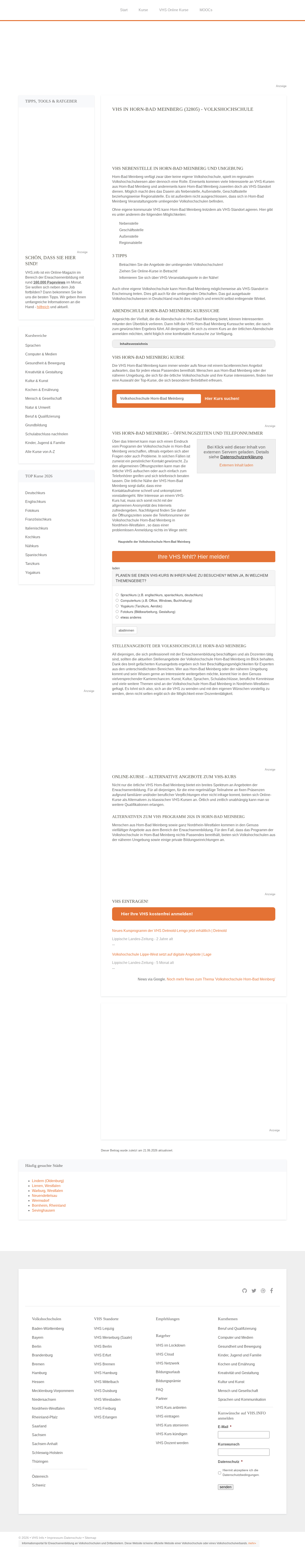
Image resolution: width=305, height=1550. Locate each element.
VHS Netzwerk (167, 1363)
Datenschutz (230, 1462)
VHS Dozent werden (172, 1443)
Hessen (38, 1382)
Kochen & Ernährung (41, 390)
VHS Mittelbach (106, 1382)
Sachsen (39, 1435)
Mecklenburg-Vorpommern (53, 1391)
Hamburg (39, 1373)
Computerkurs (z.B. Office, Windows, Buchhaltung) (156, 600)
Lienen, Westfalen (46, 1186)
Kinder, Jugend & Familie (45, 443)
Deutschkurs (35, 493)
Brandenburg (42, 1355)
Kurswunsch (229, 1444)
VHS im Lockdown (170, 1345)
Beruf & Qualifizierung (42, 416)
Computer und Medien (235, 1337)
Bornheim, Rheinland (49, 1205)
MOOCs (206, 10)
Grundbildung (36, 425)
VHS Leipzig (104, 1328)
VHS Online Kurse (173, 10)
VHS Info (38, 1537)
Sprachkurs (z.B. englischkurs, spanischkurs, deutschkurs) (162, 595)
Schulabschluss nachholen (46, 434)
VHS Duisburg (105, 1391)
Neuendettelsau (44, 1196)
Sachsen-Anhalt (44, 1444)
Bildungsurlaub (168, 1372)
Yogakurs (32, 572)
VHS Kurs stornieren (172, 1425)
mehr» (252, 1543)
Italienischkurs (36, 528)
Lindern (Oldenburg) (48, 1181)
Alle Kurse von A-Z (40, 452)
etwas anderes (131, 617)
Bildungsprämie (168, 1381)
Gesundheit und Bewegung (239, 1346)
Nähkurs (32, 546)
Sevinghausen (43, 1210)
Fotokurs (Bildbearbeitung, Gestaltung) (148, 611)
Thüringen (40, 1461)
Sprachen (33, 345)
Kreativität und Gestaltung (238, 1373)
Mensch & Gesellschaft (43, 398)
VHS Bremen (104, 1364)
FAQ (159, 1390)
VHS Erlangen (105, 1417)
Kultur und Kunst (231, 1382)
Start (123, 10)
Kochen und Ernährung (236, 1364)
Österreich (40, 1476)
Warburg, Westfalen (47, 1191)
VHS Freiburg (105, 1408)
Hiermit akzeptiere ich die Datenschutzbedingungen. (241, 1472)
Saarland (39, 1426)
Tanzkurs (32, 564)
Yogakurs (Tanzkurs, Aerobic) (141, 606)
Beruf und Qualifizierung (237, 1328)
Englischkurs (35, 502)
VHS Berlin (103, 1346)
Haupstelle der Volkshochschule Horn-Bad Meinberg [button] (154, 541)
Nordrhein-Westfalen (48, 1408)
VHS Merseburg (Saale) (113, 1337)
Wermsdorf (40, 1200)
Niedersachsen (44, 1399)
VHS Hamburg (105, 1373)
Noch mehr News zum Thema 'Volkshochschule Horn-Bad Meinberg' (221, 979)
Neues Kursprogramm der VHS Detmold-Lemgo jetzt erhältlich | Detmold (169, 931)
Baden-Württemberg (48, 1328)
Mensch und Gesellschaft (238, 1391)
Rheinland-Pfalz (45, 1417)
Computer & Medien (41, 354)
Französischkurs (38, 519)
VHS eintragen (167, 1416)
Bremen (38, 1364)
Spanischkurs (36, 555)
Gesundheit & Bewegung (45, 363)
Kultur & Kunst (36, 381)
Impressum (55, 1537)
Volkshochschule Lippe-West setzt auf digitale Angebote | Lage (161, 954)
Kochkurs (32, 537)
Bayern (37, 1337)
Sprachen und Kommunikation (242, 1399)
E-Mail (224, 1427)
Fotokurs (32, 510)
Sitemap (90, 1537)
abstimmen (126, 630)
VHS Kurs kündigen (171, 1434)
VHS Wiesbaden (107, 1399)
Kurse (143, 10)
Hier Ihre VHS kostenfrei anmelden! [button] (157, 914)
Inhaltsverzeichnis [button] (134, 344)
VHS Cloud (165, 1354)
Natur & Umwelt (37, 407)
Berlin (36, 1346)
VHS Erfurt (102, 1355)
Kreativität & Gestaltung (44, 372)
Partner (161, 1399)
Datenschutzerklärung (241, 457)
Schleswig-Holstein (47, 1453)
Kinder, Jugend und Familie (239, 1355)
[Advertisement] (152, 52)
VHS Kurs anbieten (171, 1407)
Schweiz (39, 1485)
